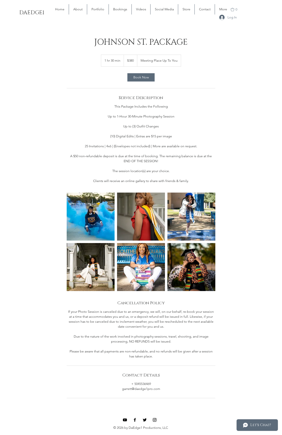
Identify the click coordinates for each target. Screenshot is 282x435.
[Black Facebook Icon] (134, 419)
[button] (236, 9)
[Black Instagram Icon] (154, 419)
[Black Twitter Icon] (144, 419)
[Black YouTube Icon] (124, 419)
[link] (141, 77)
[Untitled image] (91, 217)
